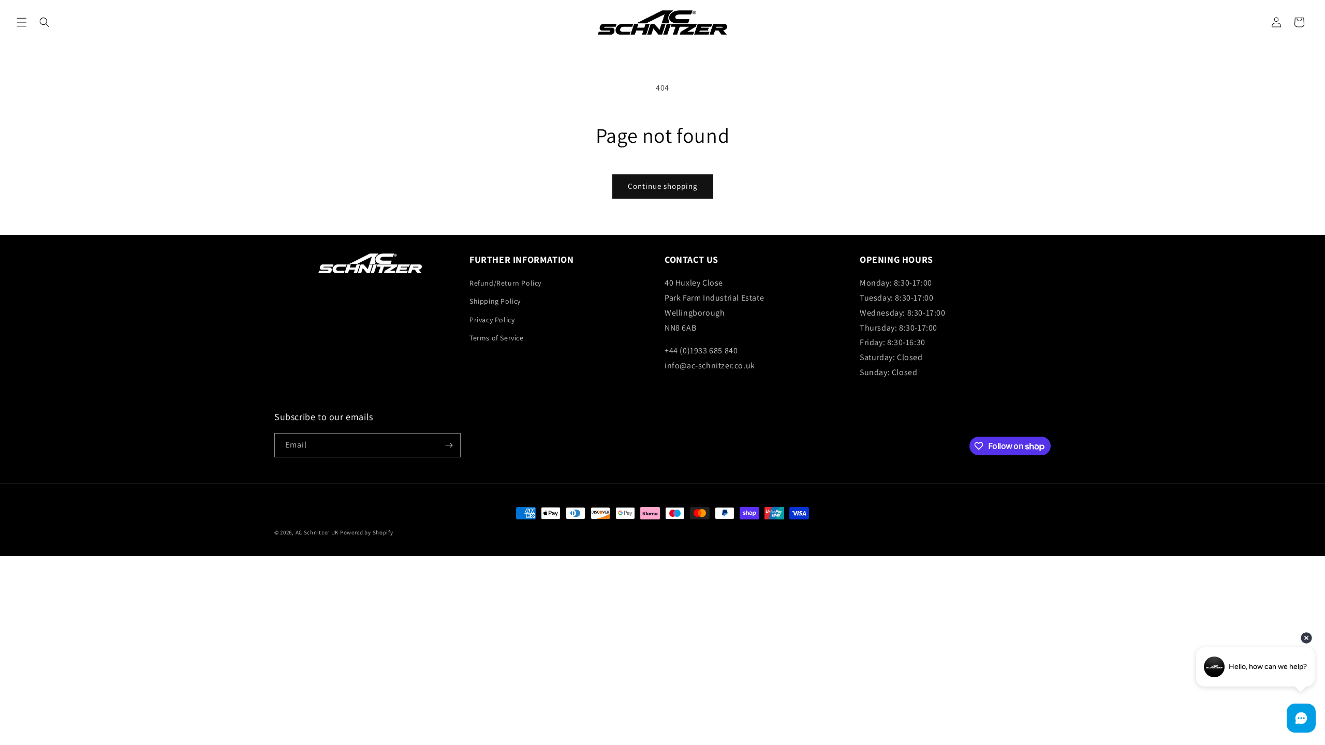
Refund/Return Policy (505, 283)
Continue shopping (663, 186)
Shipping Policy (495, 301)
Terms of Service (496, 337)
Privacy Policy (491, 319)
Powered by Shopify (366, 532)
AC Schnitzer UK (317, 532)
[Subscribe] (448, 445)
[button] (21, 22)
